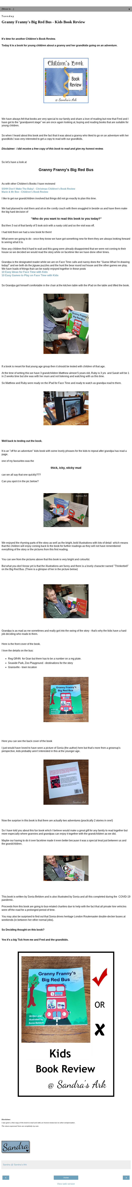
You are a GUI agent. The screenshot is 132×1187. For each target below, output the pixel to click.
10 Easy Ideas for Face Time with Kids (25, 272)
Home (66, 1178)
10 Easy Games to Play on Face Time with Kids (30, 275)
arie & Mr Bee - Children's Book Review (25, 191)
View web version (66, 1183)
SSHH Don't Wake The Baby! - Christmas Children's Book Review (38, 188)
